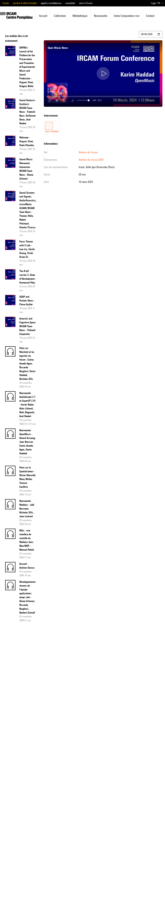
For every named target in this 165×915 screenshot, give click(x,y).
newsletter (70, 3)
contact (150, 15)
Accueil (43, 15)
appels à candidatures (51, 3)
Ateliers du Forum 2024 (91, 159)
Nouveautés (100, 15)
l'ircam (6, 3)
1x (149, 100)
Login (153, 3)
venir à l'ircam (85, 3)
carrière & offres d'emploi (25, 3)
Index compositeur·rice (126, 15)
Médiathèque (80, 15)
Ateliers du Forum (88, 152)
